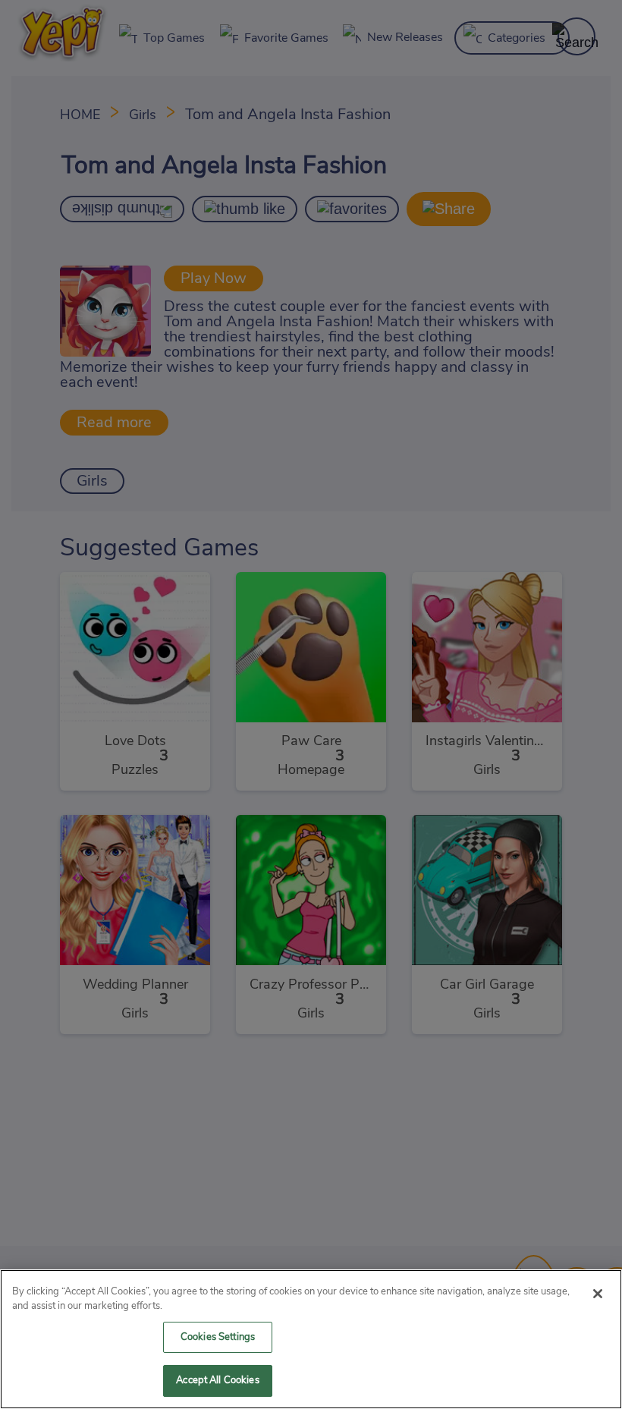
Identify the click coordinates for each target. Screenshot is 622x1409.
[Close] (597, 1293)
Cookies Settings (218, 1337)
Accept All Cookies (217, 1380)
